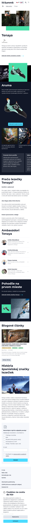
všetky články (6, 360)
